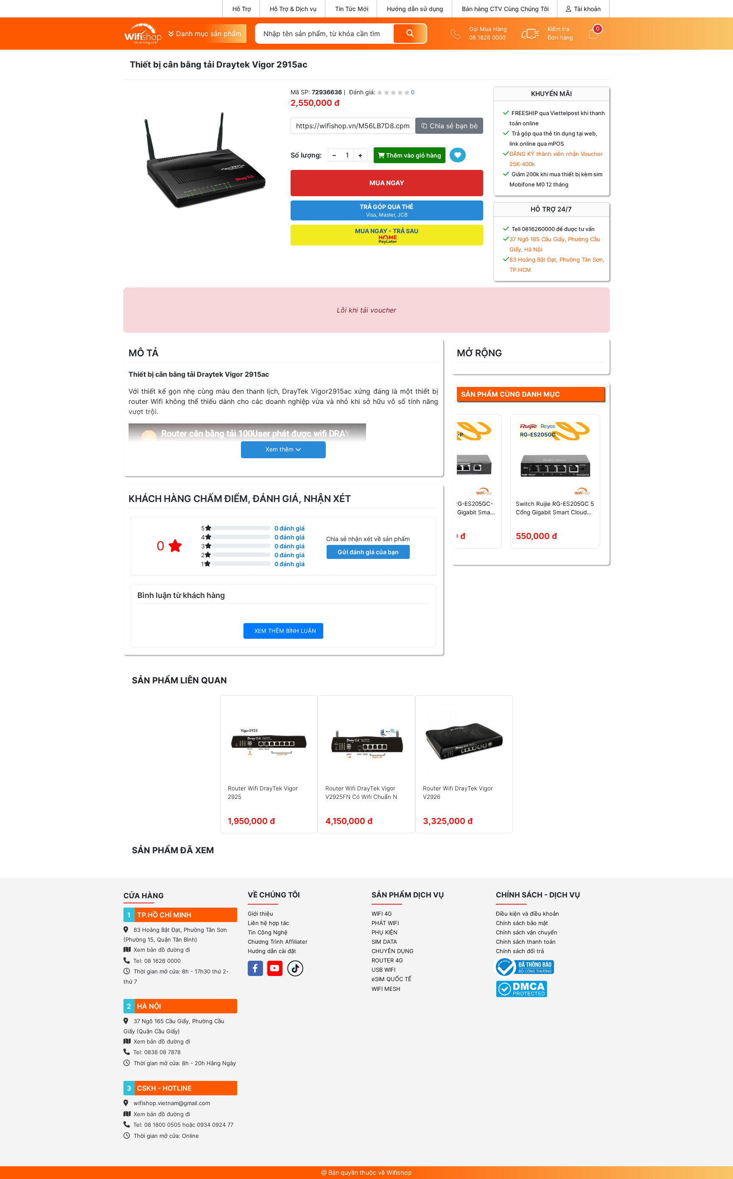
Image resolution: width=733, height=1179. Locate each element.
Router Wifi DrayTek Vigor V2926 (458, 792)
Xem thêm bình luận (284, 630)
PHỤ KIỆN (384, 932)
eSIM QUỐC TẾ (391, 979)
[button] (283, 449)
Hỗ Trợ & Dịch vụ (293, 8)
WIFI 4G (382, 913)
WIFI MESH (386, 988)
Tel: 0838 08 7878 (157, 1052)
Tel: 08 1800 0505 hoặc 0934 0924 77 (183, 1124)
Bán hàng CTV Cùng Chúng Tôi (505, 8)
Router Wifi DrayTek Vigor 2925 (263, 792)
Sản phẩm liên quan (179, 680)
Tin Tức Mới (351, 8)
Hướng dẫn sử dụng (415, 8)
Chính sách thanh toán (526, 941)
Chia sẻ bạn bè (453, 125)
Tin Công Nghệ (268, 932)
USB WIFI (383, 969)
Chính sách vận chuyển (526, 932)
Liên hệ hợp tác (268, 923)
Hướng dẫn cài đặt (272, 951)
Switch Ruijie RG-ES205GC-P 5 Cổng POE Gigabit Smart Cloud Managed (456, 508)
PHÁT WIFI (385, 923)
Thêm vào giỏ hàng (413, 155)
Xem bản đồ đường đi (161, 949)
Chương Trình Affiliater (278, 941)
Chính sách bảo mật (522, 923)
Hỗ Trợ (241, 8)
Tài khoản (586, 8)
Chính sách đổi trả (520, 951)
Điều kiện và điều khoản (527, 913)
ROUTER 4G (387, 960)
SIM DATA (384, 941)
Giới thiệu (260, 913)
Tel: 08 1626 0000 (157, 960)
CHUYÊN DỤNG (393, 951)
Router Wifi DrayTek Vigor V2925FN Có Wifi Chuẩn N (361, 792)
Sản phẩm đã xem (173, 850)
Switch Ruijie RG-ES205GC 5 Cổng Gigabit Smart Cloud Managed (555, 508)
